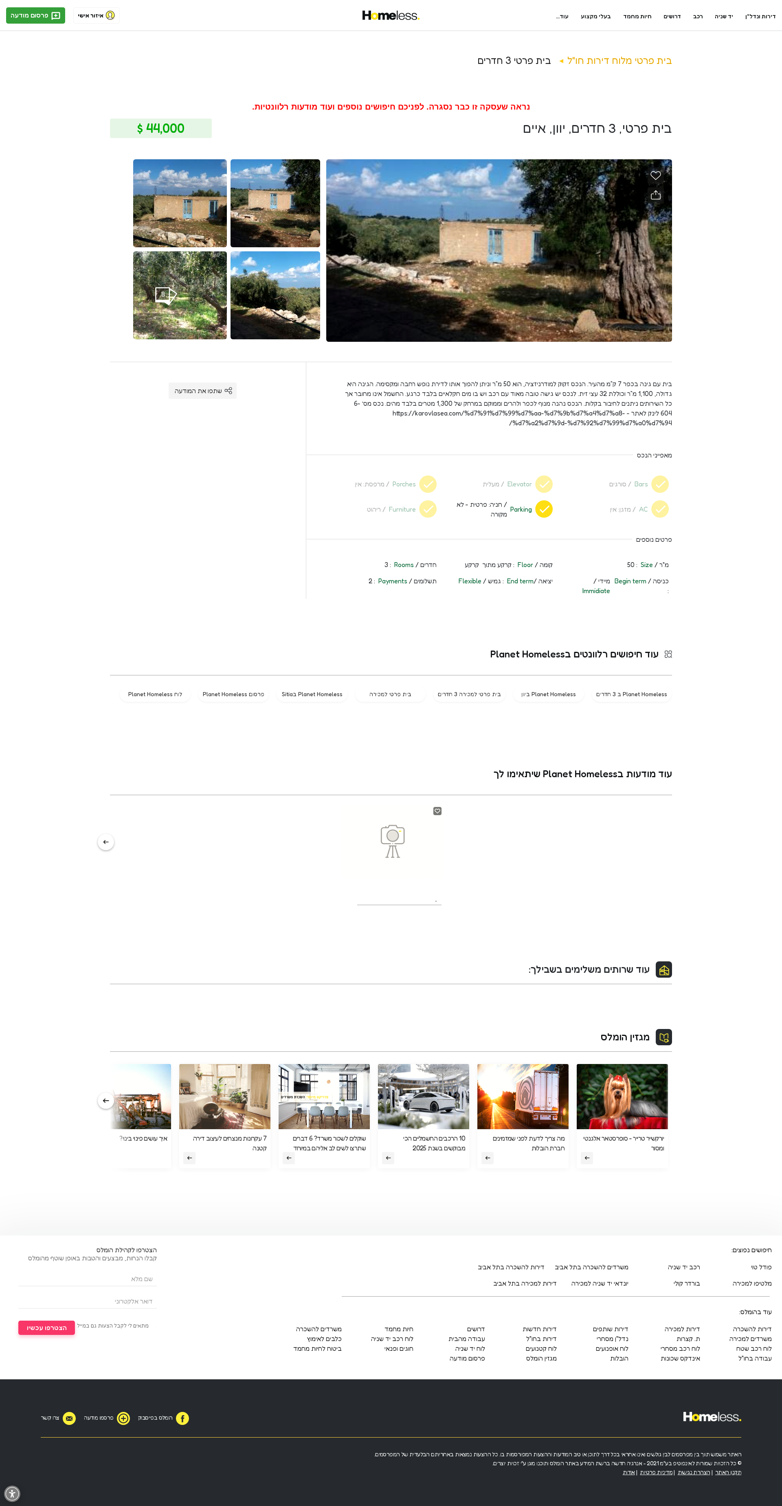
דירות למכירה (682, 1329)
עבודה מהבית (466, 1339)
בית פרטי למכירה (390, 693)
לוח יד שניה (470, 1348)
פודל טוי (761, 1267)
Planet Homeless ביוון (548, 693)
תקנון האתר (728, 1472)
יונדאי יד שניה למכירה (599, 1283)
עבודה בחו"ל (755, 1358)
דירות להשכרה (752, 1329)
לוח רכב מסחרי (680, 1348)
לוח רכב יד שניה (392, 1339)
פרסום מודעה (30, 15)
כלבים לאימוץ (324, 1339)
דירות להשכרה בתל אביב (511, 1267)
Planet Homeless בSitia (312, 693)
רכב (698, 16)
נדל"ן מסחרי (612, 1339)
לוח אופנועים (612, 1348)
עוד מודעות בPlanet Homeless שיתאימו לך (583, 774)
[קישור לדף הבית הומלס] (391, 15)
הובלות (619, 1358)
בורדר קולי (687, 1283)
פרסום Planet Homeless (233, 693)
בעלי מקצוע (596, 16)
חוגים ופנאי (398, 1348)
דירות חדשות (540, 1329)
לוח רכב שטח (754, 1348)
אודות (629, 1472)
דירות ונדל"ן (760, 16)
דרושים (672, 16)
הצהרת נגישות (694, 1472)
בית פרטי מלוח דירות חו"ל (619, 60)
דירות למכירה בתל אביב (525, 1283)
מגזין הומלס (625, 1037)
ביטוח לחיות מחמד (317, 1348)
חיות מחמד (637, 16)
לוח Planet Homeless (155, 693)
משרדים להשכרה (319, 1329)
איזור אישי (90, 15)
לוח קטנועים (541, 1348)
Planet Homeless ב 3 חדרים (631, 693)
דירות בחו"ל (541, 1339)
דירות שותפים (610, 1329)
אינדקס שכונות (680, 1358)
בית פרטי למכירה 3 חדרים (469, 693)
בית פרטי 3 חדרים (514, 60)
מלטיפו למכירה (752, 1283)
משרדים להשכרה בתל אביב (591, 1267)
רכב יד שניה (684, 1267)
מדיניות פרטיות (656, 1472)
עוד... (562, 16)
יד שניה (724, 16)
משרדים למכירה (750, 1339)
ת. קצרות (688, 1339)
